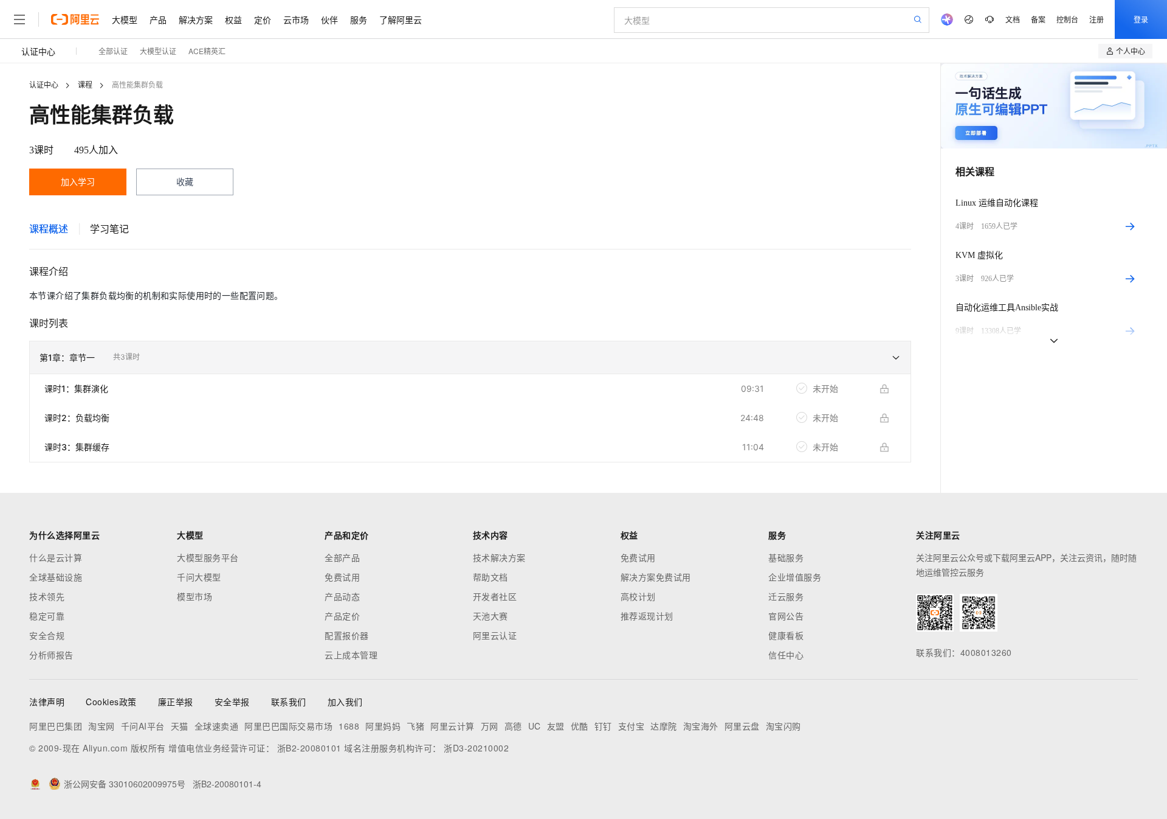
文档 (1012, 19)
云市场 (296, 19)
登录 (1141, 19)
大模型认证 (158, 51)
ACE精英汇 (206, 51)
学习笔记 (109, 229)
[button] (470, 357)
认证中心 (38, 51)
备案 (1038, 19)
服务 (358, 19)
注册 (1096, 19)
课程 (85, 85)
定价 (262, 19)
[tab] (48, 229)
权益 (233, 19)
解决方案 (196, 19)
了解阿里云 (400, 19)
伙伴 (329, 19)
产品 (158, 19)
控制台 (1067, 19)
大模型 (124, 19)
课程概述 (48, 229)
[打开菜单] (19, 19)
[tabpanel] (470, 378)
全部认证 (113, 51)
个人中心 (1130, 51)
